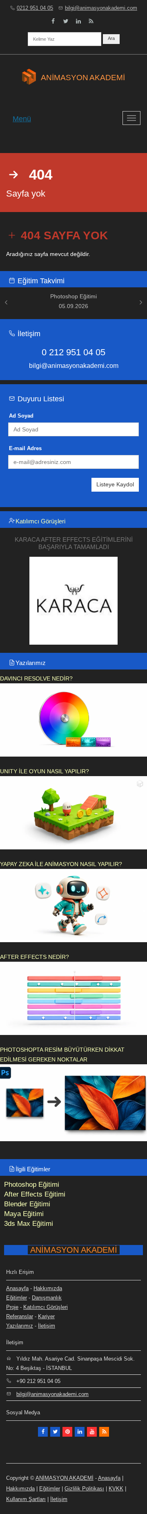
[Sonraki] (141, 302)
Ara (111, 38)
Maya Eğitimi (24, 1214)
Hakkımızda (47, 1288)
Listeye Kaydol (115, 484)
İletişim (46, 1326)
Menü (22, 119)
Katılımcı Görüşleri (40, 521)
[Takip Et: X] (55, 1432)
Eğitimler (16, 1298)
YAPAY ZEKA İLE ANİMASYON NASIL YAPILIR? (61, 864)
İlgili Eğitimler (33, 1169)
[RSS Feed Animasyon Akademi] (91, 21)
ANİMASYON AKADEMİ (65, 1478)
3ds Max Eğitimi (28, 1223)
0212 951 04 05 (35, 8)
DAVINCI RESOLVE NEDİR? (36, 678)
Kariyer (46, 1316)
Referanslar (19, 1316)
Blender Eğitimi (27, 1204)
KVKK (116, 1489)
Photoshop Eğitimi (31, 1184)
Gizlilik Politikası (84, 1489)
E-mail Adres (25, 448)
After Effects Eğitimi (34, 1194)
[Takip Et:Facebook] (53, 21)
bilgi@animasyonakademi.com (101, 8)
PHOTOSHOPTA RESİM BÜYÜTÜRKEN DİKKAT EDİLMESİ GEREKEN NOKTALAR (62, 1054)
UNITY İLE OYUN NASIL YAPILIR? (44, 771)
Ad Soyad (21, 416)
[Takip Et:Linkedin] (80, 1432)
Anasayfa (17, 1288)
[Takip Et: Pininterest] (67, 1432)
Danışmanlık (47, 1298)
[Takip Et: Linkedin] (78, 21)
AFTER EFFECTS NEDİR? (34, 957)
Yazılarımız (31, 662)
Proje (12, 1307)
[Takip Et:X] (66, 21)
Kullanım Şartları (26, 1499)
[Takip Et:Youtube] (92, 1432)
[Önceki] (6, 302)
